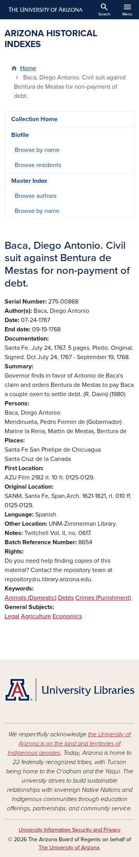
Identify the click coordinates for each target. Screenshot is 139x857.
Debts (66, 598)
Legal (12, 616)
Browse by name (37, 150)
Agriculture (36, 616)
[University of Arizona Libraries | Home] (69, 690)
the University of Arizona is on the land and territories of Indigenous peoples (69, 743)
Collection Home (34, 119)
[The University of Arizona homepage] (45, 9)
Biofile (20, 135)
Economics (67, 616)
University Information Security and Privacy (69, 830)
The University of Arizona (69, 847)
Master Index (29, 181)
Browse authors (35, 196)
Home (28, 68)
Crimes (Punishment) (103, 598)
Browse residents (38, 165)
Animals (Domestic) (30, 598)
